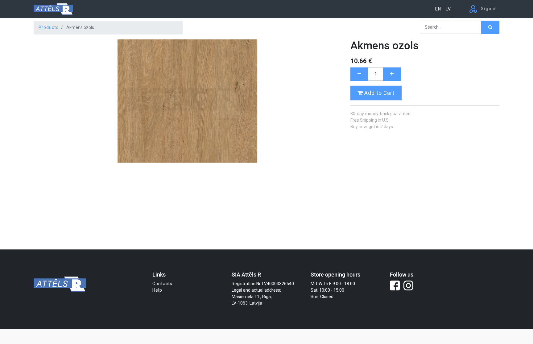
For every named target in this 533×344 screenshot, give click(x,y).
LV (448, 8)
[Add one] (392, 74)
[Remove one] (359, 74)
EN (438, 8)
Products (49, 27)
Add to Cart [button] (379, 93)
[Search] (490, 27)
